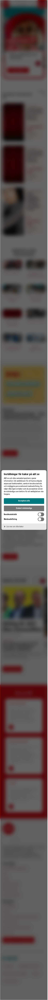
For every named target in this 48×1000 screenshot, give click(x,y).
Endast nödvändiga (24, 508)
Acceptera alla (24, 501)
